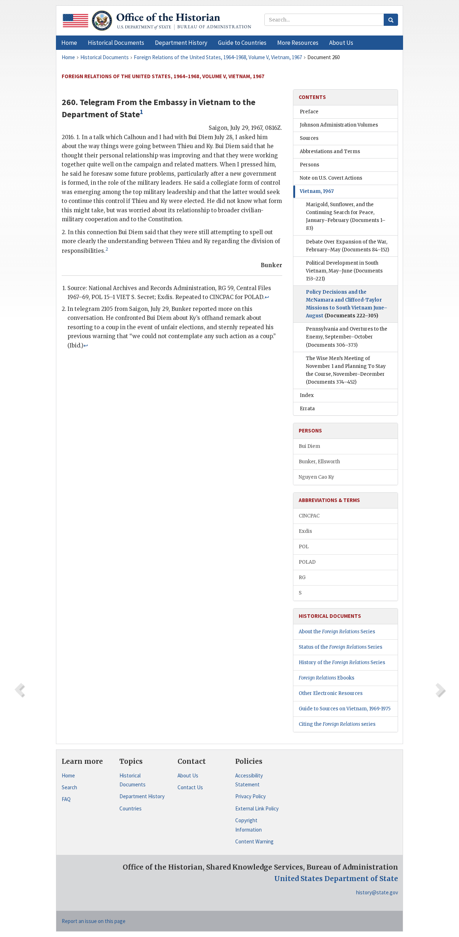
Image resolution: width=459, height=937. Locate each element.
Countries (130, 808)
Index (307, 395)
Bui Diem (309, 446)
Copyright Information (248, 825)
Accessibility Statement (249, 780)
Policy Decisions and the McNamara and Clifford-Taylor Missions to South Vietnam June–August (346, 304)
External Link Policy (257, 808)
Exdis (305, 531)
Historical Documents (132, 780)
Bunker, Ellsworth (319, 462)
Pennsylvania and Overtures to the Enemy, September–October (346, 337)
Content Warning (254, 841)
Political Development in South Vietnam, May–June (344, 271)
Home (68, 775)
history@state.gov (377, 892)
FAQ (66, 799)
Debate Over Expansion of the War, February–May (347, 246)
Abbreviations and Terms (330, 151)
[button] (116, 43)
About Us (188, 775)
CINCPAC (309, 516)
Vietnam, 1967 (317, 191)
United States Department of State (336, 878)
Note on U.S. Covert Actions (331, 178)
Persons (309, 165)
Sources (309, 138)
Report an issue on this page (94, 921)
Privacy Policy (250, 796)
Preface (309, 112)
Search (69, 787)
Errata (307, 409)
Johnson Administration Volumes (339, 125)
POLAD (307, 562)
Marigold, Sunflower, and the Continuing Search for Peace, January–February (345, 216)
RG (302, 577)
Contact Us (190, 787)
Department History (142, 796)
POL (304, 547)
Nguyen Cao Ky (316, 477)
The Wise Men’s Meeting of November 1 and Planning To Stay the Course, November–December (346, 370)
